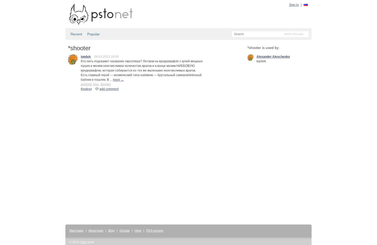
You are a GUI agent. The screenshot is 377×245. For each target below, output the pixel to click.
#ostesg (86, 89)
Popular (93, 34)
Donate (125, 230)
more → (118, 79)
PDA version (154, 230)
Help (138, 230)
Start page (76, 230)
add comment (109, 89)
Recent (76, 34)
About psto (95, 230)
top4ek (86, 56)
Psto (83, 242)
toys (96, 84)
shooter (105, 84)
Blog (111, 230)
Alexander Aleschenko (273, 56)
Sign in (294, 5)
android (86, 84)
